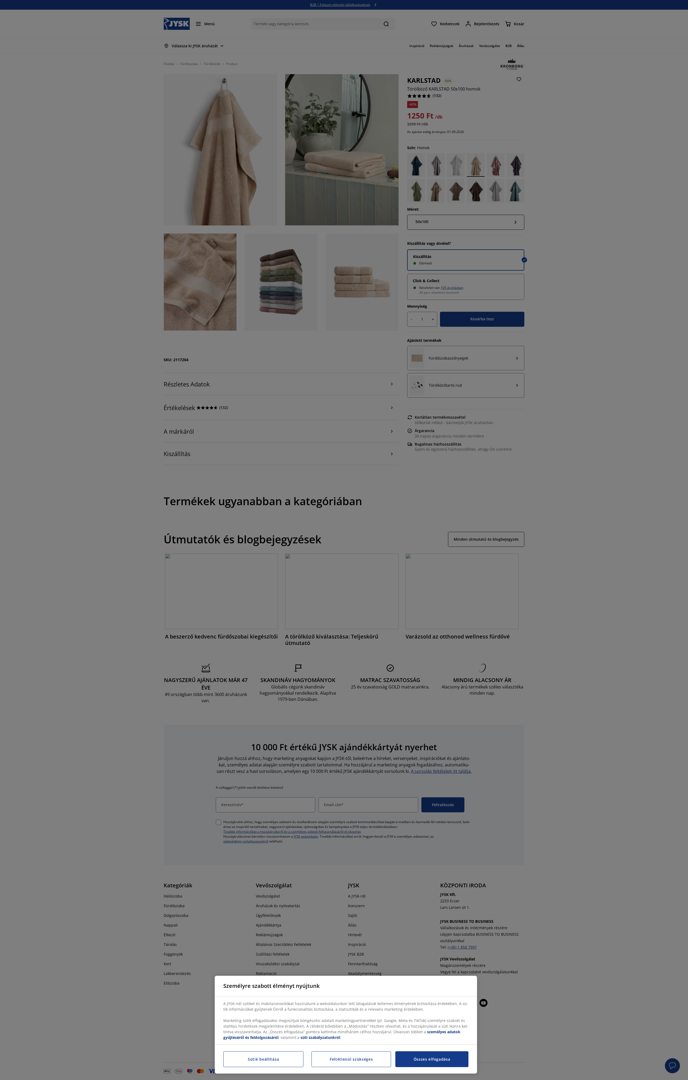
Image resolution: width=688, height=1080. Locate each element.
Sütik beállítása (263, 1059)
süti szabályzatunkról (320, 1037)
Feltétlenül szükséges (351, 1059)
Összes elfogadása (432, 1059)
